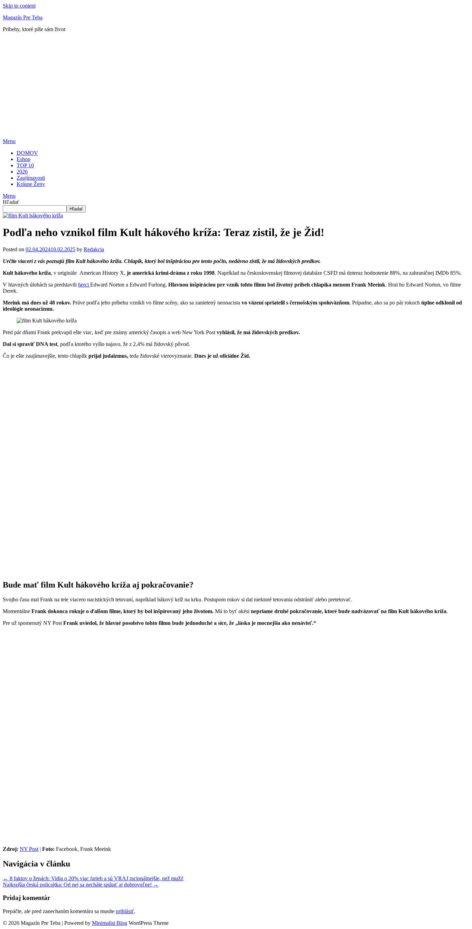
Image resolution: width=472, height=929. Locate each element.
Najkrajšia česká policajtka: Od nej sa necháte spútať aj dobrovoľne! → (81, 885)
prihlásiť (125, 911)
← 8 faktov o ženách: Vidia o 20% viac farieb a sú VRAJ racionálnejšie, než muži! (93, 878)
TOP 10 (25, 165)
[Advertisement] (236, 86)
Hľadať (11, 202)
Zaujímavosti (31, 178)
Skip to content (19, 6)
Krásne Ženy (31, 184)
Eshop (23, 159)
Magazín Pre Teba (23, 17)
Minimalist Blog (109, 923)
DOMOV (27, 153)
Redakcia (94, 249)
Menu (9, 141)
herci (84, 285)
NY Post (29, 849)
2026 (22, 172)
